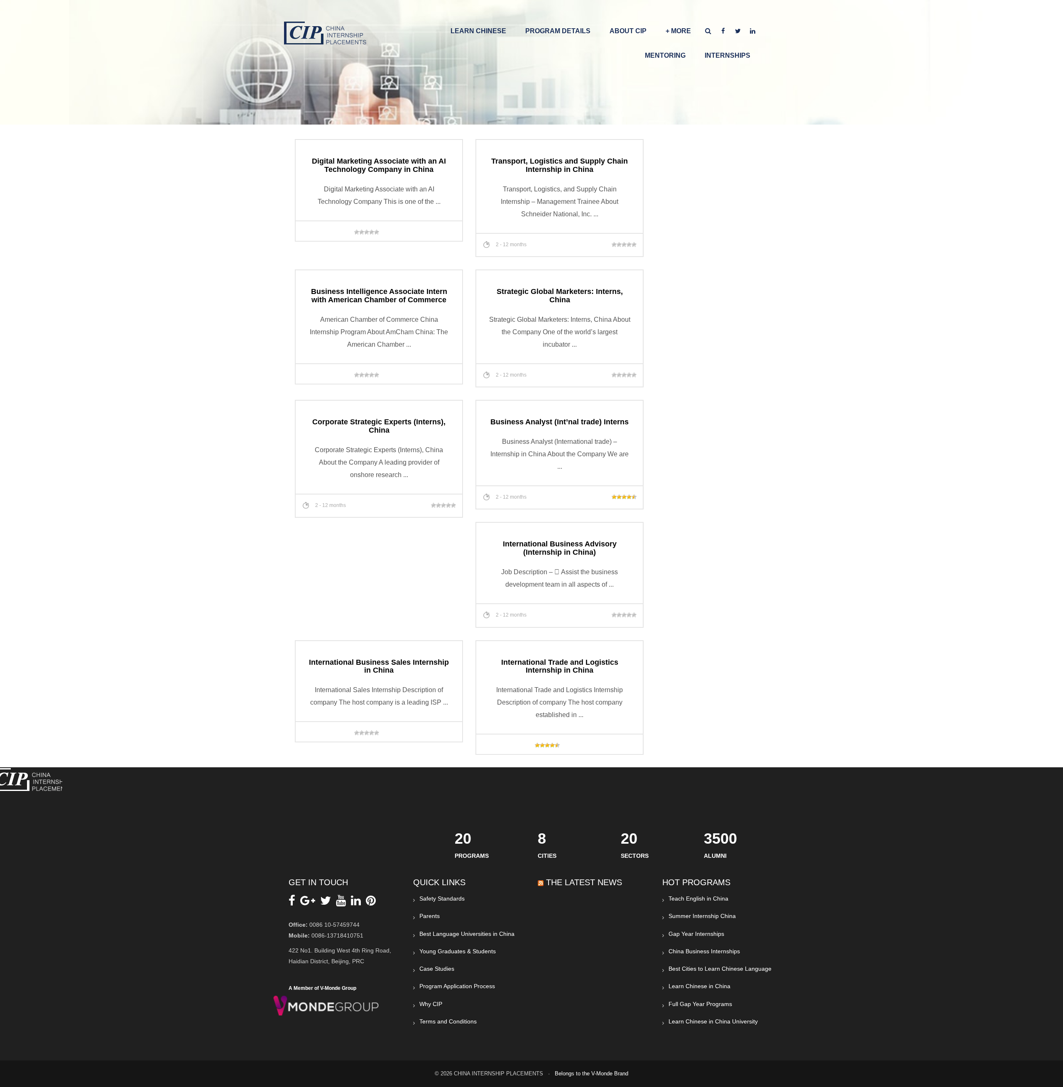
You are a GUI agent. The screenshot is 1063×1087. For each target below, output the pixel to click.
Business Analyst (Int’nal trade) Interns (559, 422)
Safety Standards (442, 898)
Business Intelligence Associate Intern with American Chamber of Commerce (379, 295)
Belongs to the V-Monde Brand (591, 1073)
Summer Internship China (702, 916)
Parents (429, 916)
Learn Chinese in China (699, 986)
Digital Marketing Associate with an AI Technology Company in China (379, 165)
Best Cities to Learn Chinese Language (720, 968)
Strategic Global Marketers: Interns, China (560, 295)
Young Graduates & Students (457, 951)
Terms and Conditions (448, 1021)
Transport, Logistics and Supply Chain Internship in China (559, 165)
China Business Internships (704, 951)
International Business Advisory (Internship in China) (560, 548)
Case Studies (436, 968)
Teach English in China (698, 898)
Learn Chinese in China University (713, 1021)
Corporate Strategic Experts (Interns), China (379, 426)
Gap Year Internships (696, 933)
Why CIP (430, 1004)
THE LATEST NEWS (584, 882)
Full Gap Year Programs (700, 1004)
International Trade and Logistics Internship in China (559, 666)
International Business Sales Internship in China (379, 666)
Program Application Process (457, 986)
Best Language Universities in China (466, 933)
